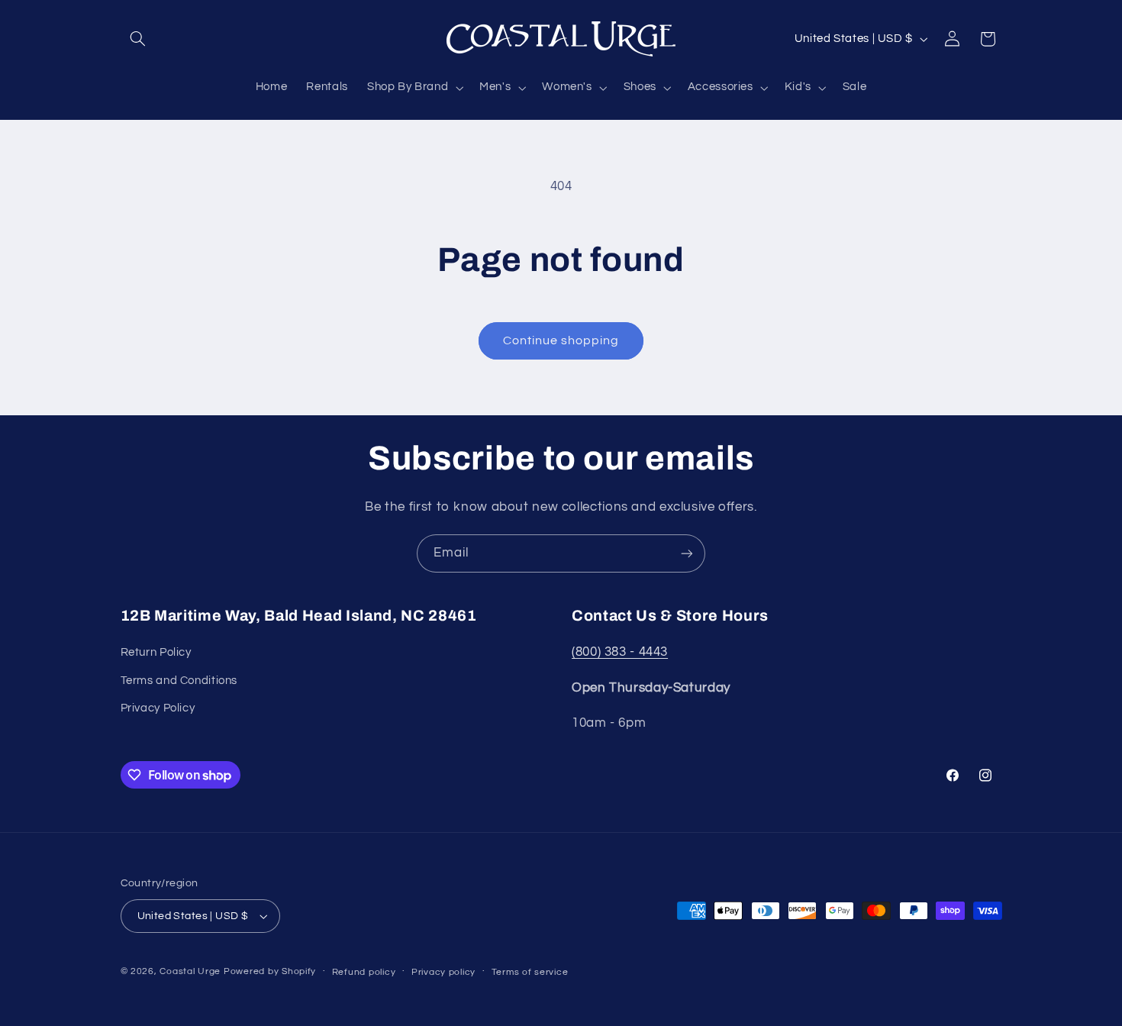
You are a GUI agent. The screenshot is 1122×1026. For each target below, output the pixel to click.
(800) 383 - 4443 (620, 652)
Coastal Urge (190, 971)
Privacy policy (443, 972)
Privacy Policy (158, 708)
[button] (138, 38)
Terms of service (530, 972)
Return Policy (156, 652)
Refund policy (364, 972)
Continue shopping (561, 340)
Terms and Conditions (179, 680)
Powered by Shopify (270, 971)
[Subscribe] (686, 553)
